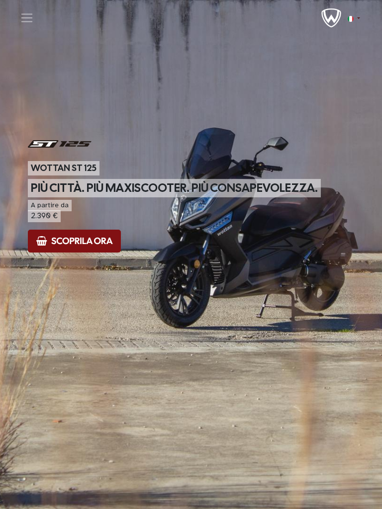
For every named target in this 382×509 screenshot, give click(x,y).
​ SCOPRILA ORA (79, 241)
